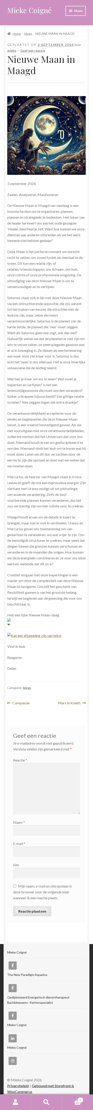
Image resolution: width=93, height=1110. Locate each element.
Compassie (21, 703)
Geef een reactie (32, 50)
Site (16, 865)
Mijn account (15, 1102)
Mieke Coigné (29, 10)
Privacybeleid (18, 1086)
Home (17, 34)
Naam (19, 822)
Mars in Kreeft (69, 703)
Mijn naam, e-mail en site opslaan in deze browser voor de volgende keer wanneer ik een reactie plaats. (42, 892)
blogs (28, 34)
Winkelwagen (71, 1098)
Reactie (20, 760)
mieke (11, 50)
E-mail (19, 843)
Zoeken (46, 1102)
